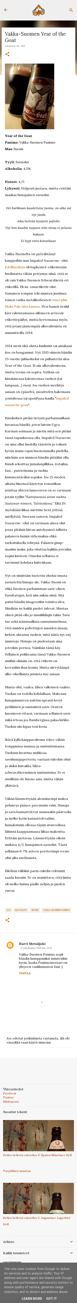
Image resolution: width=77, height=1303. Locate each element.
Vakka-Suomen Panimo (56, 910)
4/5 (8, 910)
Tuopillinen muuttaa (17, 1171)
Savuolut (21, 910)
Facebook (9, 1093)
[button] (7, 54)
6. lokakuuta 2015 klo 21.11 (36, 948)
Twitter (8, 1097)
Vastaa (25, 973)
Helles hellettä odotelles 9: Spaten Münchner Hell (37, 1155)
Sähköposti (11, 1101)
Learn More (32, 1299)
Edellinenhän (15, 267)
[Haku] (71, 10)
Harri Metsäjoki (32, 944)
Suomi (34, 910)
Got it (51, 1299)
